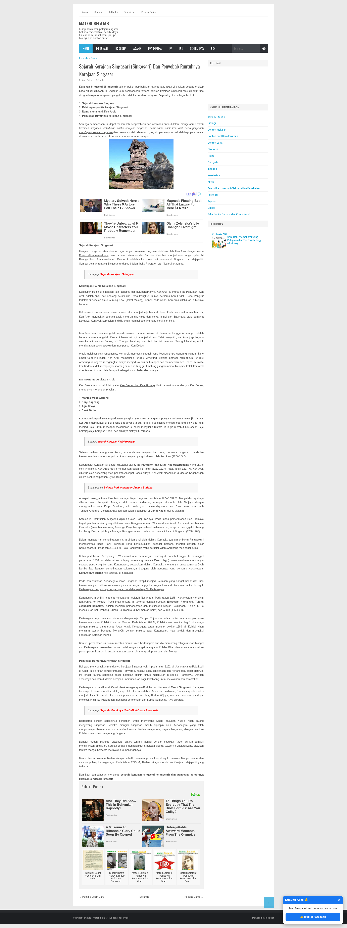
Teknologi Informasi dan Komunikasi (229, 214)
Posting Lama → (194, 896)
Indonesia (120, 48)
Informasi (102, 48)
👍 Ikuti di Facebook (313, 916)
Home (86, 48)
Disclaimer (129, 12)
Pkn (213, 48)
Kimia (211, 181)
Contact (98, 12)
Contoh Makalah (217, 129)
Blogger (269, 918)
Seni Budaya (197, 48)
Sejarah (100, 80)
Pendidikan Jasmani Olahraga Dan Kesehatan (234, 188)
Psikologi (213, 194)
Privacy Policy (148, 12)
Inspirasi (212, 168)
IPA (170, 48)
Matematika (155, 48)
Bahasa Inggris (216, 116)
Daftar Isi (113, 12)
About (85, 12)
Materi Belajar (94, 23)
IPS (181, 48)
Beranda (144, 896)
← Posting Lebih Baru (91, 896)
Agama (137, 48)
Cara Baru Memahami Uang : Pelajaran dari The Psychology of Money (244, 240)
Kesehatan (214, 175)
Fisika (211, 155)
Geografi (213, 162)
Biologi (212, 123)
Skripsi (211, 207)
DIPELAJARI (219, 233)
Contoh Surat (215, 142)
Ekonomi (213, 149)
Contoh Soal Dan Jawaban (223, 136)
